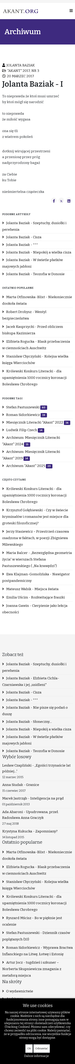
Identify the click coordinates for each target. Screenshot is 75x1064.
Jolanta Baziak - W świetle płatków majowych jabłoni (32, 263)
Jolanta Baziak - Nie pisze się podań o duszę (35, 710)
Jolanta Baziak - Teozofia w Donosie (35, 274)
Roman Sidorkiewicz (25, 415)
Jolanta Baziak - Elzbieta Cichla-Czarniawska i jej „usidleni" (30, 681)
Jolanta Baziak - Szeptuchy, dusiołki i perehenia (34, 226)
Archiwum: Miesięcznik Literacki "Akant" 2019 (31, 455)
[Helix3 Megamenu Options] (71, 11)
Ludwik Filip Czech (23, 430)
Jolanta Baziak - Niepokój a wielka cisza (38, 252)
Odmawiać (41, 1048)
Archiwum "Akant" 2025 (28, 466)
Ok (29, 1048)
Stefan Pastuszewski (25, 407)
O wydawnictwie (19, 991)
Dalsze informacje (36, 1056)
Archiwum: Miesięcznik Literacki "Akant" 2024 (31, 440)
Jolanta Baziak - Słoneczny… (28, 722)
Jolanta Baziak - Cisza (23, 237)
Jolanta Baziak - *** (21, 245)
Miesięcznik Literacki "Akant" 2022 (36, 422)
